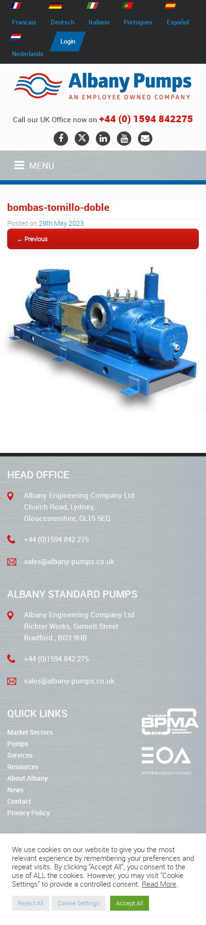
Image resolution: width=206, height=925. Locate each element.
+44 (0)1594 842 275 (56, 539)
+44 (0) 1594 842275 (146, 118)
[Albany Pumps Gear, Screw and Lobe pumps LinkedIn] (103, 138)
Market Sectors (30, 732)
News (15, 789)
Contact (19, 801)
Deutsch (62, 22)
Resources (22, 766)
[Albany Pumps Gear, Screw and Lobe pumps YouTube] (124, 138)
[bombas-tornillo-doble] (103, 410)
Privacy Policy (28, 812)
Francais (24, 22)
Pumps (17, 743)
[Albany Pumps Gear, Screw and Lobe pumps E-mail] (145, 138)
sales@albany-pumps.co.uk (69, 561)
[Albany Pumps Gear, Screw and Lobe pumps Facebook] (61, 138)
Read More (159, 884)
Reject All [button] (31, 903)
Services (20, 755)
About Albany (27, 778)
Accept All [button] (129, 903)
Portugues (138, 22)
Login (67, 41)
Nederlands (28, 53)
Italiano (99, 22)
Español (178, 22)
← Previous (32, 238)
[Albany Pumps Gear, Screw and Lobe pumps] (103, 87)
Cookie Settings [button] (78, 903)
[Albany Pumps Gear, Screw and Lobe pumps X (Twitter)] (82, 138)
